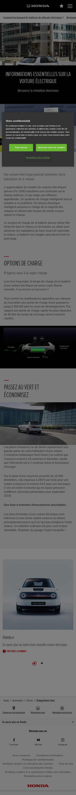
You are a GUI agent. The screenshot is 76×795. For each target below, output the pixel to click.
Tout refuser (21, 147)
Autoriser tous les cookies (51, 147)
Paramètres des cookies (38, 157)
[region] (38, 139)
